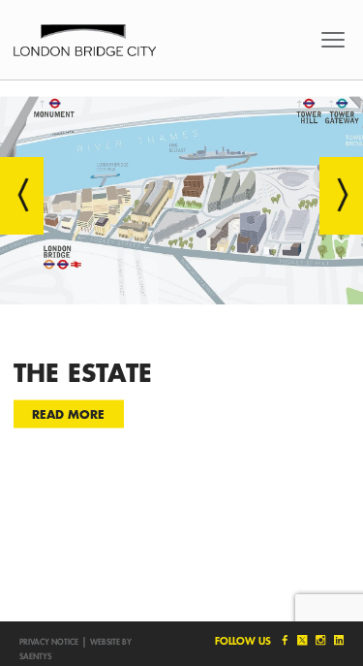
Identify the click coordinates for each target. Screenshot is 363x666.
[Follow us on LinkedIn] (337, 640)
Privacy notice (48, 642)
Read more (68, 413)
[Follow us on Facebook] (283, 640)
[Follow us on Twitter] (301, 640)
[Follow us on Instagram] (320, 640)
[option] (181, 273)
